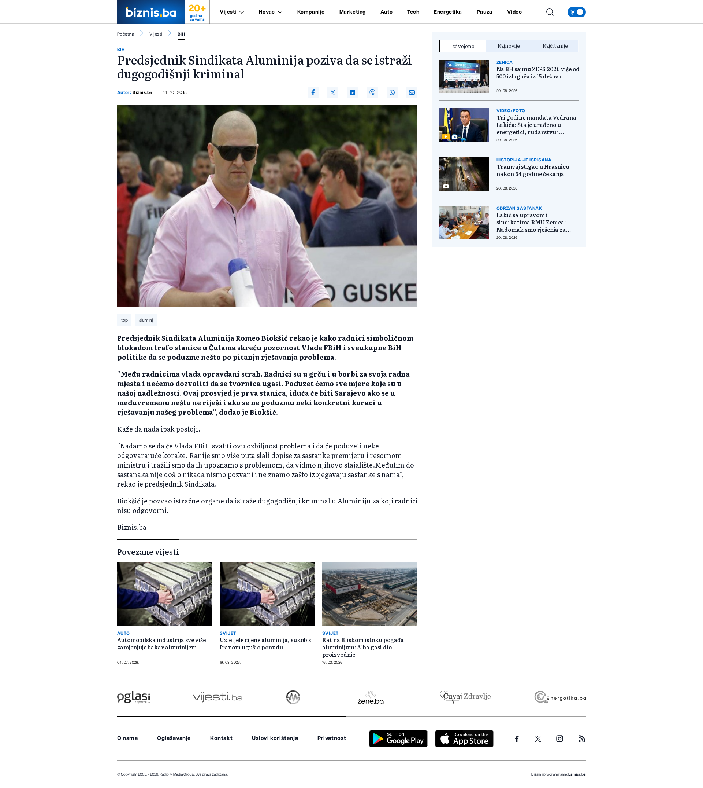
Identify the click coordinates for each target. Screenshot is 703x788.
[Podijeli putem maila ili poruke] (411, 92)
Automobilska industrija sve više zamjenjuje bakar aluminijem (161, 643)
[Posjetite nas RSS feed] (582, 739)
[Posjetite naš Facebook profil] (517, 739)
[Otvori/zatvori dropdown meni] (240, 12)
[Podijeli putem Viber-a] (372, 92)
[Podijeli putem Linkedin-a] (352, 92)
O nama (127, 738)
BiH (181, 34)
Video (514, 12)
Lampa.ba (577, 774)
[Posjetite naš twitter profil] (538, 739)
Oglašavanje (174, 738)
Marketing (352, 12)
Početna (125, 34)
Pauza (484, 12)
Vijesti (228, 12)
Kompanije (311, 12)
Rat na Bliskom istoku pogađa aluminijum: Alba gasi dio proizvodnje (363, 647)
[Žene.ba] (370, 697)
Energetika (448, 12)
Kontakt (221, 738)
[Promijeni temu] (577, 12)
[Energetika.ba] (559, 697)
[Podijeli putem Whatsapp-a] (392, 92)
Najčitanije (555, 45)
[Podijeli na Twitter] (332, 92)
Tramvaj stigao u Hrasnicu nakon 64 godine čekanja (532, 170)
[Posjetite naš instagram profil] (559, 739)
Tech (413, 12)
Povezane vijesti (148, 551)
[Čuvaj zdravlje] (465, 697)
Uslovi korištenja (275, 738)
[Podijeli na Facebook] (313, 92)
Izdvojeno (462, 46)
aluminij (146, 320)
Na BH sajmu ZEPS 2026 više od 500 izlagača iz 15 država (538, 72)
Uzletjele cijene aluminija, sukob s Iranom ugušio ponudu (265, 643)
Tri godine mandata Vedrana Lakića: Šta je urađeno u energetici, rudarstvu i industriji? (536, 125)
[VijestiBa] (217, 697)
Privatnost (331, 738)
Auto (386, 12)
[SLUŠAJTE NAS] (293, 697)
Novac (267, 12)
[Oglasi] (133, 697)
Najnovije (509, 45)
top (124, 320)
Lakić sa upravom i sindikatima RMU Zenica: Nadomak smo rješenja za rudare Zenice (531, 222)
